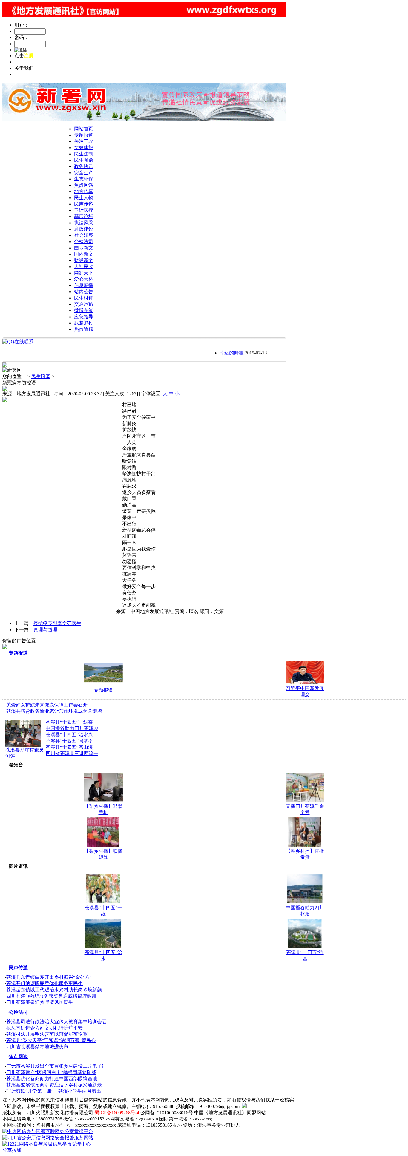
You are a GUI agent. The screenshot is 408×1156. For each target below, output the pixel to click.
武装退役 (83, 322)
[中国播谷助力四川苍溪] (305, 901)
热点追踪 (83, 329)
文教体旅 (83, 147)
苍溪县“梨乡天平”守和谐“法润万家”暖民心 (51, 1040)
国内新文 (83, 254)
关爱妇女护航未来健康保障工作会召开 (47, 704)
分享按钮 (12, 1150)
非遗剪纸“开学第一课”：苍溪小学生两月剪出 (53, 1091)
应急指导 (83, 316)
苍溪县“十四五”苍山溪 (69, 747)
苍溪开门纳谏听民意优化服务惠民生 (44, 983)
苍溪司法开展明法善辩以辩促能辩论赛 (47, 1034)
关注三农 (83, 141)
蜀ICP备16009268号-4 (116, 1112)
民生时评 (83, 297)
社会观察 (83, 235)
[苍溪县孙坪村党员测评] (23, 745)
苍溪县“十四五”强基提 (69, 740)
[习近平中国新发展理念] (305, 682)
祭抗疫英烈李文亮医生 (57, 623)
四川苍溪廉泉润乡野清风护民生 (39, 1002)
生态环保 (83, 178)
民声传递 (83, 203)
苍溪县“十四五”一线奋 (69, 722)
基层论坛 (83, 216)
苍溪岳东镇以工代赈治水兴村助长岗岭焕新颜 (54, 989)
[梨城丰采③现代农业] (103, 683)
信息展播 (83, 285)
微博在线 (83, 310)
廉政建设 (83, 228)
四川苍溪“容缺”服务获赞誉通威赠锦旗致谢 (51, 995)
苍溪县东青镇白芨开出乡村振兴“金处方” (49, 977)
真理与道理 (45, 629)
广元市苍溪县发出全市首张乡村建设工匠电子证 (56, 1066)
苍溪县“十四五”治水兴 (69, 734)
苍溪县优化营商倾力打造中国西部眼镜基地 (51, 1078)
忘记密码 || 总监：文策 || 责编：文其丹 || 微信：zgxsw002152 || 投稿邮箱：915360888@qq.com (111, 61)
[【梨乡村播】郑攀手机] (103, 800)
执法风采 (83, 222)
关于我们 (23, 74)
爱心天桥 (83, 279)
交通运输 (83, 304)
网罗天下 (83, 272)
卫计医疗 (83, 210)
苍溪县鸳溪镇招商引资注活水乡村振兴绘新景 (54, 1084)
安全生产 (83, 172)
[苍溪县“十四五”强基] (305, 946)
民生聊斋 (83, 160)
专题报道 (83, 135)
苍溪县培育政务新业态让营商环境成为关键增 (54, 711)
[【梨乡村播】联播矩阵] (103, 845)
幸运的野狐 (223, 352)
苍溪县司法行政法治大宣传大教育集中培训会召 (56, 1021)
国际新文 (83, 247)
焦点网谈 (83, 185)
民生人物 (83, 197)
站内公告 (83, 291)
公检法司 (83, 241)
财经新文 (83, 260)
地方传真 (83, 191)
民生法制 (83, 153)
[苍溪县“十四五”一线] (103, 901)
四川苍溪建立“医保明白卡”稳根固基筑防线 (51, 1072)
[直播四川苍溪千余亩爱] (305, 800)
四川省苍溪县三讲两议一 (72, 753)
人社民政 (83, 266)
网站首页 (83, 128)
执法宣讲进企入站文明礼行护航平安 (44, 1027)
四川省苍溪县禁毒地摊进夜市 (37, 1046)
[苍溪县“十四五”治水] (103, 946)
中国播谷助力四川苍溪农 (72, 728)
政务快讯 (83, 166)
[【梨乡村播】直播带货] (305, 845)
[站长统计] (244, 1106)
